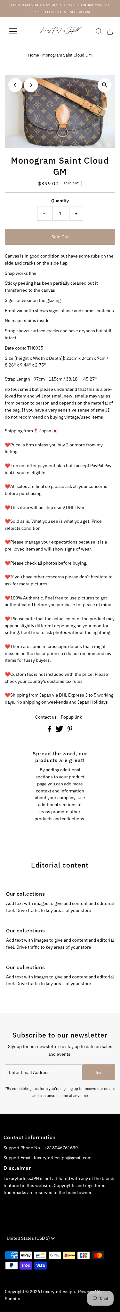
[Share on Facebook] (50, 730)
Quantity (60, 201)
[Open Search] (99, 31)
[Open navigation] (18, 31)
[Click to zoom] (105, 85)
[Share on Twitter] (59, 730)
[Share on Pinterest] (70, 730)
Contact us (46, 717)
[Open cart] (110, 31)
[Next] (31, 85)
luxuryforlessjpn (58, 1291)
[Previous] (15, 85)
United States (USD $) (29, 1238)
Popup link (71, 717)
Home (33, 55)
